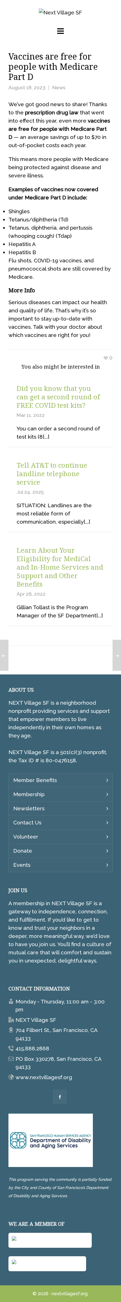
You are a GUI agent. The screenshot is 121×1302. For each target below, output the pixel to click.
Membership (28, 794)
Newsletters (28, 808)
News (59, 87)
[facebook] (60, 1097)
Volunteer (25, 836)
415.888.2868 (32, 1048)
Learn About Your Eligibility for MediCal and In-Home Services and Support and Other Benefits (60, 567)
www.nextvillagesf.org (43, 1077)
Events (21, 865)
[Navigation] (60, 31)
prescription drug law (52, 112)
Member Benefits (35, 780)
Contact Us (27, 822)
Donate (22, 851)
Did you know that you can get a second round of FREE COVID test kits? (58, 397)
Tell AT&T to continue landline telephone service (52, 473)
